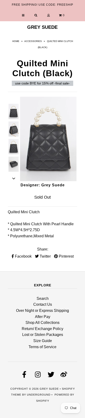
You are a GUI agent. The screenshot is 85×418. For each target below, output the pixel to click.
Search (43, 299)
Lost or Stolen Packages (42, 335)
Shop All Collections (43, 323)
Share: (42, 249)
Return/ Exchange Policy (42, 329)
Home (15, 41)
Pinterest (66, 256)
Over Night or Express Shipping (42, 311)
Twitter (45, 256)
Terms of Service (42, 347)
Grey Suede (42, 27)
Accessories (33, 41)
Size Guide (42, 341)
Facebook (23, 256)
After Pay (42, 317)
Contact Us (42, 304)
